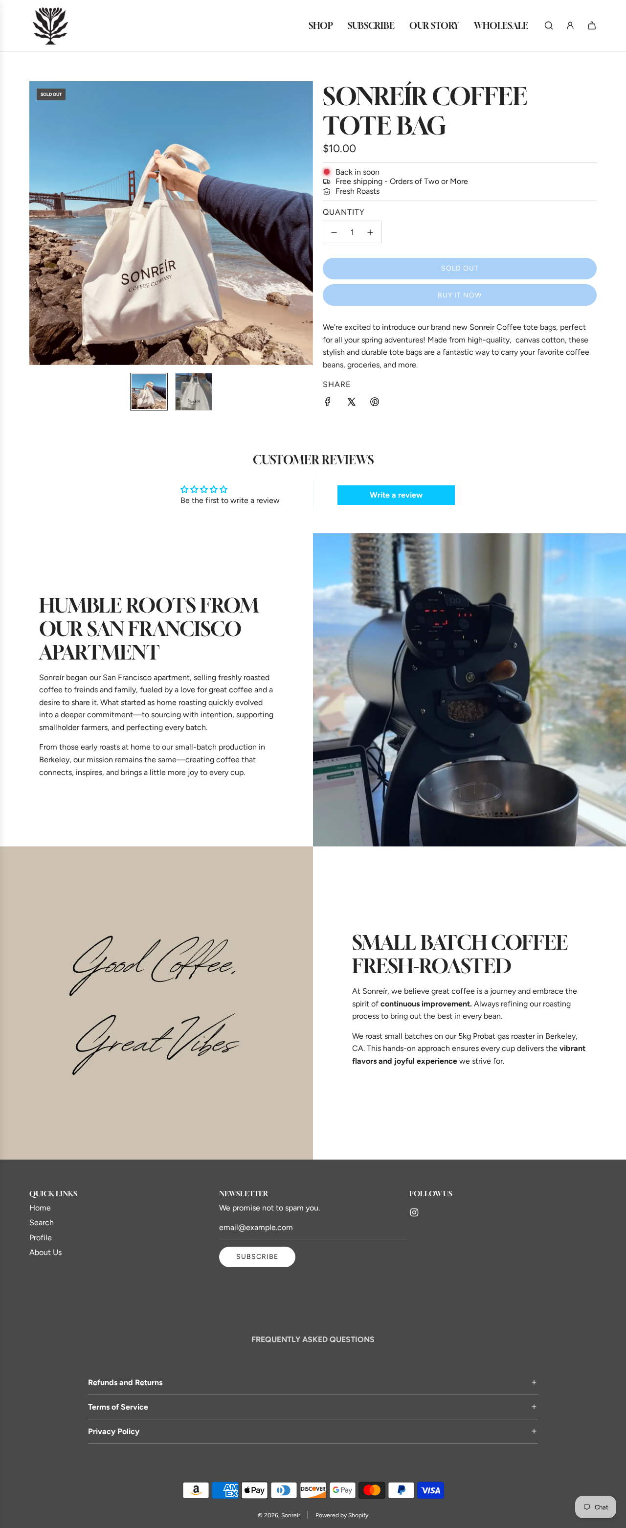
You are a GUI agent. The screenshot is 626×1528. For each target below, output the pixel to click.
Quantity (344, 212)
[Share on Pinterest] (374, 403)
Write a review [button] (396, 495)
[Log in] (570, 25)
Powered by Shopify (341, 1515)
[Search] (548, 25)
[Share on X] (351, 403)
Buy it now (460, 295)
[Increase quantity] (370, 232)
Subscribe (257, 1257)
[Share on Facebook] (327, 403)
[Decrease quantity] (334, 232)
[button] (42, 223)
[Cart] (592, 25)
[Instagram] (414, 1212)
